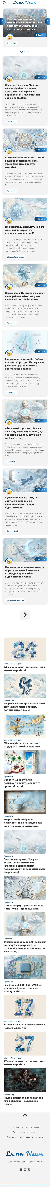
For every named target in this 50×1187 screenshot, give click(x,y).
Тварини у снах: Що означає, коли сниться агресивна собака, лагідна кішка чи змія (24, 706)
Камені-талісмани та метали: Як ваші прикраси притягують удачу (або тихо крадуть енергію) (24, 12)
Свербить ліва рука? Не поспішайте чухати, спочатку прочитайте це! (22, 783)
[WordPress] (25, 1169)
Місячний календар (15, 257)
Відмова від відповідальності (20, 1137)
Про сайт (15, 1127)
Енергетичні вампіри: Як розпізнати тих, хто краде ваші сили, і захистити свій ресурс (23, 822)
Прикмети (11, 43)
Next (47, 21)
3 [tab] (28, 51)
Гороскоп (11, 462)
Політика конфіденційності (25, 1132)
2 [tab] (25, 51)
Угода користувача (30, 1127)
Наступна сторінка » (25, 615)
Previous (2, 21)
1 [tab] (21, 52)
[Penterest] (28, 1169)
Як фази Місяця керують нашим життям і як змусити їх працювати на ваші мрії (24, 230)
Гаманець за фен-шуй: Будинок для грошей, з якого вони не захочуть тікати (23, 988)
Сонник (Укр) (12, 531)
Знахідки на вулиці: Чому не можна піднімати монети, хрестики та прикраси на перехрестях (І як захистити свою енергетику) (22, 91)
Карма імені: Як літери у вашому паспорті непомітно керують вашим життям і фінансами (25, 296)
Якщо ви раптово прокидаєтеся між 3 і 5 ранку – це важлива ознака (23, 1101)
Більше (39, 35)
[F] (21, 1169)
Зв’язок (39, 1137)
